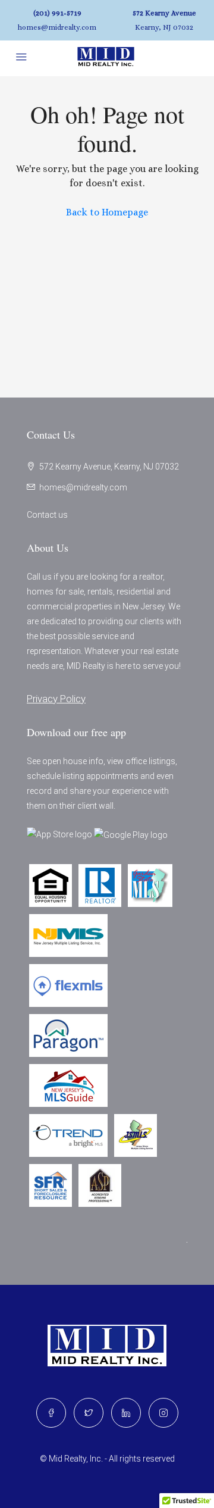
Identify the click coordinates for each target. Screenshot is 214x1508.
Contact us (47, 515)
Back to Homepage (107, 212)
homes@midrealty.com (57, 27)
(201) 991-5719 (57, 13)
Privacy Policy (56, 699)
